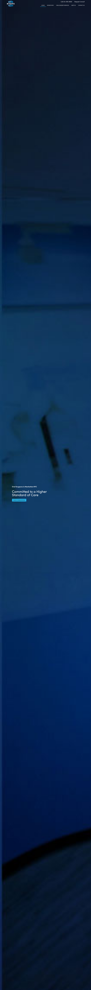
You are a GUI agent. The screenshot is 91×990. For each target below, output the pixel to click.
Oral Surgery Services (62, 5)
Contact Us (81, 5)
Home (43, 5)
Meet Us (73, 5)
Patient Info (50, 5)
